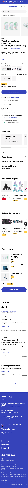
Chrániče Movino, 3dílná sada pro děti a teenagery (17, 230)
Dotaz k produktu (8, 60)
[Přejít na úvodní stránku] (12, 6)
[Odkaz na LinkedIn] (12, 433)
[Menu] (3, 6)
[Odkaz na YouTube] (6, 433)
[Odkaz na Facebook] (2, 433)
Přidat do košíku (14, 92)
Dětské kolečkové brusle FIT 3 (6, 194)
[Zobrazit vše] (2, 15)
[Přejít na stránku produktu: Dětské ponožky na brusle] (5, 277)
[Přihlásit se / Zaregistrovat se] (21, 6)
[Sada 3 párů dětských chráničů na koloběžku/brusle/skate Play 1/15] (10, 26)
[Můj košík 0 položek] (25, 6)
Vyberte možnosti (14, 289)
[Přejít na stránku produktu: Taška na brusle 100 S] (5, 268)
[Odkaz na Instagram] (9, 433)
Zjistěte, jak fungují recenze (8, 312)
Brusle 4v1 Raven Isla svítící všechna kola (18, 195)
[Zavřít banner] (25, 2)
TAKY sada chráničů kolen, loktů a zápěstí (6, 230)
